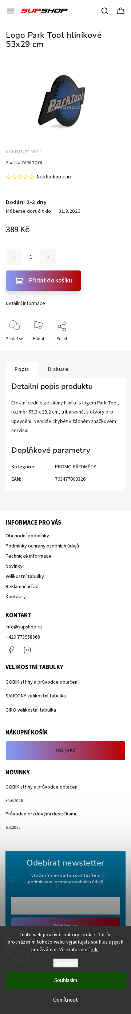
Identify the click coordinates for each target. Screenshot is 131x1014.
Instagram (27, 649)
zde (95, 949)
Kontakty (15, 596)
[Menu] (10, 11)
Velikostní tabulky (24, 576)
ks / (65, 750)
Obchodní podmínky (27, 535)
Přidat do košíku (50, 280)
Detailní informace (25, 303)
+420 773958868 (22, 637)
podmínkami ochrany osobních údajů (65, 882)
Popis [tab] (22, 369)
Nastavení (65, 963)
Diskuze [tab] (58, 369)
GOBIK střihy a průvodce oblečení (42, 682)
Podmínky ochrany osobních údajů (42, 546)
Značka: (24, 163)
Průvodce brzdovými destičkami (40, 814)
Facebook (10, 649)
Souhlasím (65, 980)
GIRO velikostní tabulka (30, 710)
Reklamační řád (22, 586)
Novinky (14, 566)
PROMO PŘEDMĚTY (75, 467)
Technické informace (28, 556)
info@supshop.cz (24, 627)
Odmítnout (65, 1000)
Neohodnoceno (54, 176)
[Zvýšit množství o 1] (48, 257)
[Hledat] (105, 11)
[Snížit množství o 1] (14, 257)
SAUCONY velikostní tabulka (35, 696)
